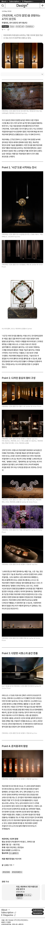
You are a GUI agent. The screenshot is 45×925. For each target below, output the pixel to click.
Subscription (14, 1)
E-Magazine (27, 1)
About (3, 1)
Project (5, 26)
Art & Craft (20, 26)
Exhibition (29, 26)
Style (12, 26)
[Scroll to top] (42, 910)
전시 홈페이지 (14, 914)
